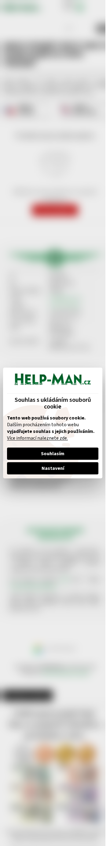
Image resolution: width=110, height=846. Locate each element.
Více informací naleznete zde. (37, 438)
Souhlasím (52, 453)
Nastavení (53, 468)
